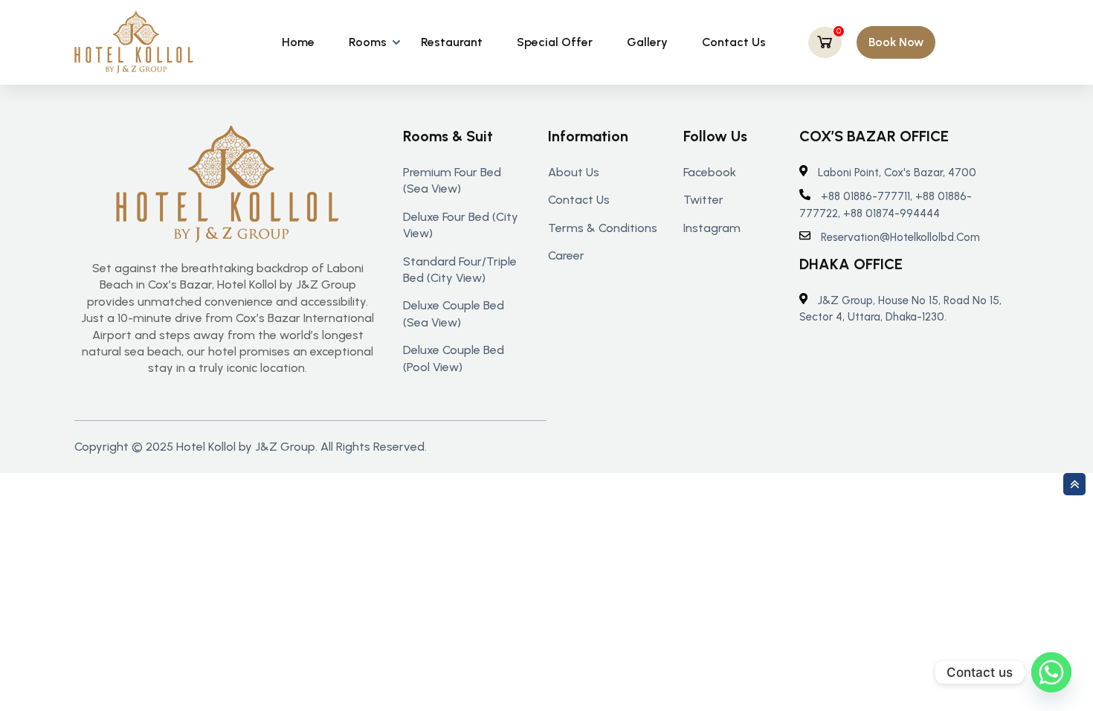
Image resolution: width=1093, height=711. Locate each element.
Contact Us (734, 42)
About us (573, 172)
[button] (896, 42)
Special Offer (555, 42)
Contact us (579, 200)
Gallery (647, 42)
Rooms (368, 42)
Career (566, 255)
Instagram (712, 228)
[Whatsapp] (1051, 672)
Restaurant (452, 42)
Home (298, 42)
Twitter (703, 200)
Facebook (709, 172)
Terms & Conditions (602, 228)
